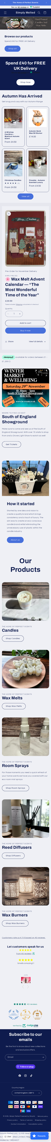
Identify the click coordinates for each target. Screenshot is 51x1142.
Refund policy (43, 1116)
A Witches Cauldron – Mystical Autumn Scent (12, 135)
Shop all (12, 48)
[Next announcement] (46, 2)
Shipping (19, 304)
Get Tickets (11, 444)
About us (15, 540)
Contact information (18, 1124)
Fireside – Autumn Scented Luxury (37, 181)
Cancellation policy (35, 1124)
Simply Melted (15, 1116)
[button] (5, 12)
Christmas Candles (13, 180)
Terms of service (26, 1120)
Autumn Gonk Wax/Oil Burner (35, 132)
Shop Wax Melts (14, 706)
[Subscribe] (43, 1057)
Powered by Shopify (27, 1116)
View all (25, 196)
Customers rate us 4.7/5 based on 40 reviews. (24, 938)
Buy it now (25, 331)
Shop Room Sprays (15, 788)
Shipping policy (40, 1120)
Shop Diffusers (13, 856)
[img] (25, 950)
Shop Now (25, 82)
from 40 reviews (23, 954)
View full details (36, 341)
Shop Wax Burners (15, 923)
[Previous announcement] (4, 2)
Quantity (8, 309)
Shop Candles (13, 638)
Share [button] (10, 341)
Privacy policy (12, 1120)
